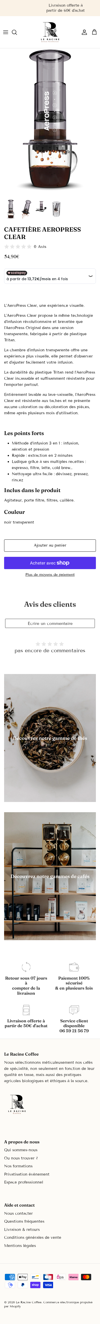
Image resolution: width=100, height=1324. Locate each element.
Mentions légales (20, 1245)
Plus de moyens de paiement (50, 575)
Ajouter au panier (50, 545)
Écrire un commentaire (50, 623)
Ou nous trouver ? (21, 1158)
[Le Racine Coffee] (50, 32)
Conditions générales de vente (32, 1237)
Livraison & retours (22, 1229)
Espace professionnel (23, 1182)
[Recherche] (17, 32)
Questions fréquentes (24, 1221)
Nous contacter (18, 1213)
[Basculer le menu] (5, 32)
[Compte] (83, 32)
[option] (50, 122)
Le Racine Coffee (29, 1302)
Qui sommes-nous (20, 1150)
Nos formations (18, 1166)
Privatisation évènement (26, 1174)
